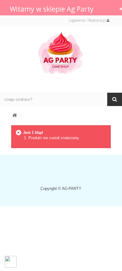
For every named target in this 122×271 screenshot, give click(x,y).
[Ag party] (61, 53)
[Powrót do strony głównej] (14, 114)
